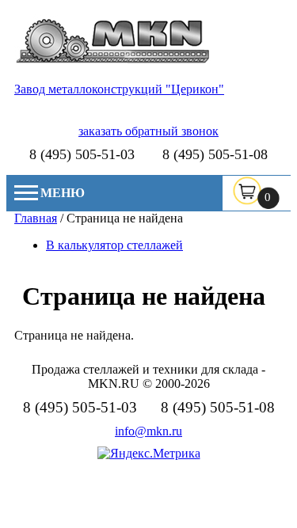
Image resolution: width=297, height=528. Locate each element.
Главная (35, 218)
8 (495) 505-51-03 (82, 154)
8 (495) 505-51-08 (215, 154)
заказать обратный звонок (148, 131)
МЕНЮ (62, 192)
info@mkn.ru (148, 431)
